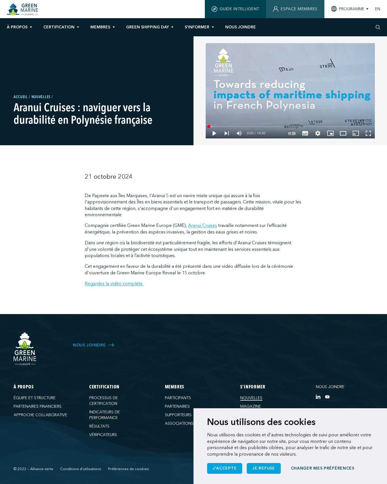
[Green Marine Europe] (23, 9)
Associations (179, 423)
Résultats (99, 426)
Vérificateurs (103, 434)
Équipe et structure (35, 398)
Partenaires (177, 406)
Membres (100, 27)
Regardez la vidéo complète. (114, 284)
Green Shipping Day (147, 27)
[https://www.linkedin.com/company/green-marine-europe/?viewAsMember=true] (318, 396)
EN (377, 9)
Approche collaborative (40, 415)
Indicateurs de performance (104, 414)
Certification (59, 27)
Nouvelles (251, 398)
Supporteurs (178, 415)
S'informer (197, 27)
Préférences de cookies (128, 469)
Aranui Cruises (202, 225)
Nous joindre (330, 387)
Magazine (250, 406)
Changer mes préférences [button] (322, 468)
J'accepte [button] (225, 468)
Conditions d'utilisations (80, 469)
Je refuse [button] (263, 468)
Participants (178, 398)
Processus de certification (103, 400)
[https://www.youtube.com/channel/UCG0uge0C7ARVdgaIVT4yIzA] (327, 396)
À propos (17, 27)
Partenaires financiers (37, 406)
